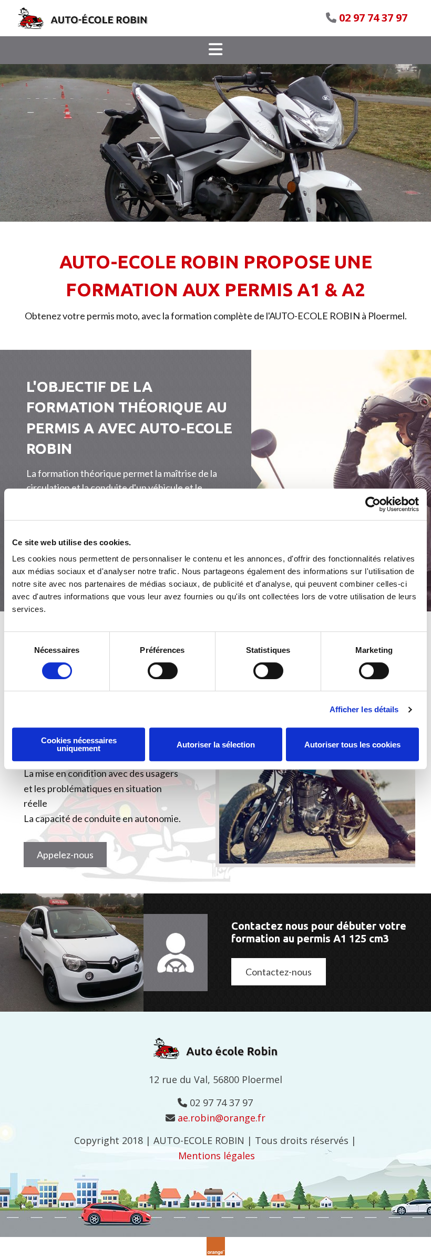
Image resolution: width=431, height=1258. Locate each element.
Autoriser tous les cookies (352, 744)
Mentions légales (216, 1155)
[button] (215, 50)
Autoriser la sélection (216, 744)
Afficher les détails (364, 709)
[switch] (163, 670)
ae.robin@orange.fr (221, 1117)
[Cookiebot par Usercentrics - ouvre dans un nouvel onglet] (373, 504)
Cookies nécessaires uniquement (79, 744)
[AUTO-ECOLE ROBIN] (95, 18)
